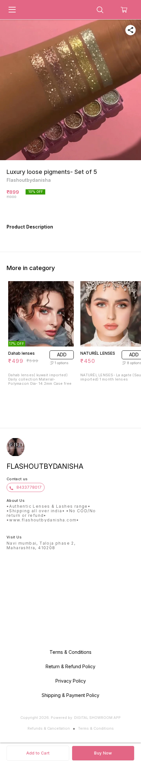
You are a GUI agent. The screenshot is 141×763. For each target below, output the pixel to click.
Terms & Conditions (96, 728)
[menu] (12, 9)
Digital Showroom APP (97, 717)
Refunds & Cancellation (49, 728)
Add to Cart (38, 753)
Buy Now (103, 753)
